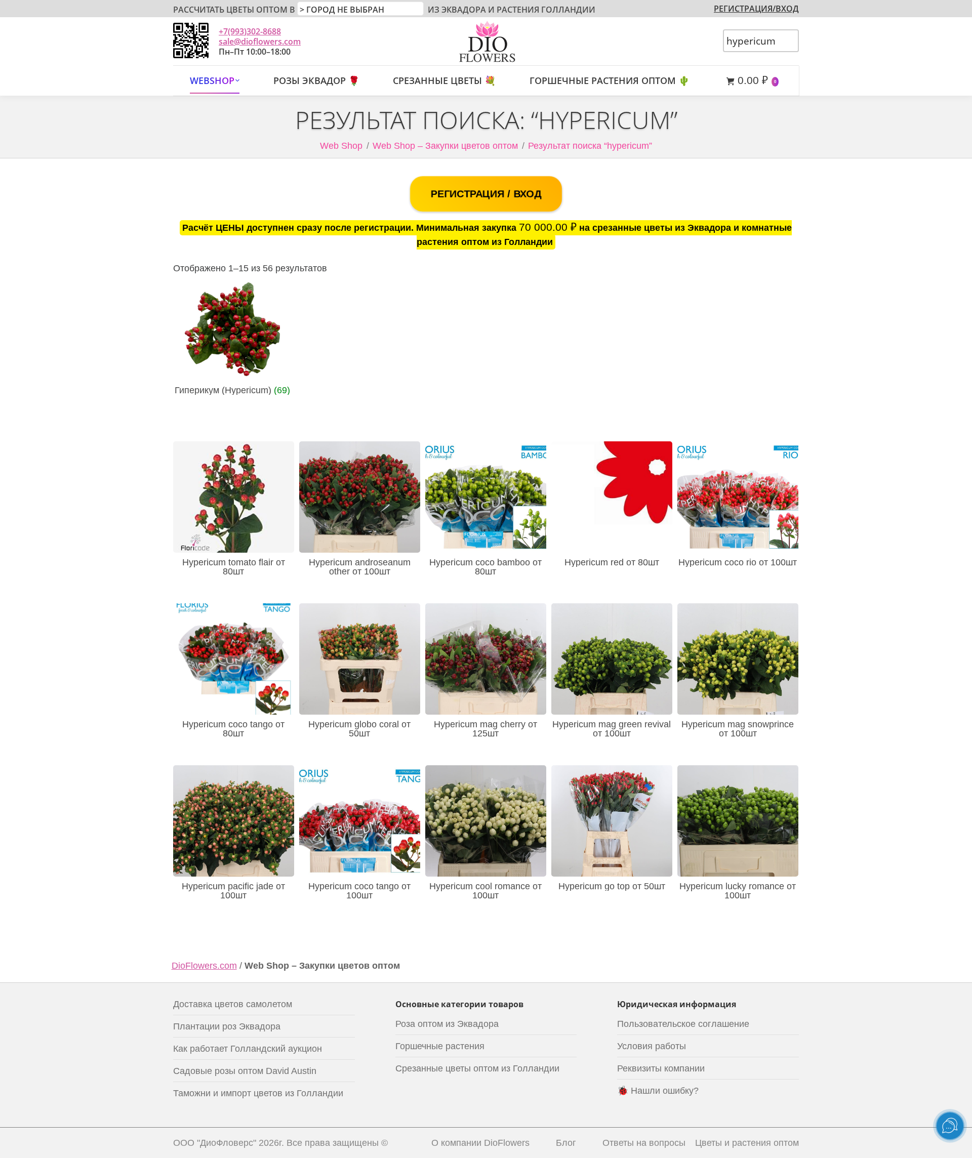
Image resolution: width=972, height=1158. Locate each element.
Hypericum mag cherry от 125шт (485, 729)
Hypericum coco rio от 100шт (737, 562)
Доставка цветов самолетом (232, 1004)
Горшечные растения (439, 1046)
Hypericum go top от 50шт (611, 886)
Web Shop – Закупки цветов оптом (445, 146)
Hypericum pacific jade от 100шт (233, 891)
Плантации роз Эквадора (226, 1026)
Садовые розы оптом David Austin (244, 1071)
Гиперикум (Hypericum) (232, 390)
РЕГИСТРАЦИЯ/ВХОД (756, 8)
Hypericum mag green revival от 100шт (611, 729)
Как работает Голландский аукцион (247, 1049)
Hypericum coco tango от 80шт (233, 729)
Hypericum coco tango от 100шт (359, 891)
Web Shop (341, 146)
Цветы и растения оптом (747, 1143)
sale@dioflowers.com (260, 41)
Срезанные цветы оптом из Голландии (477, 1068)
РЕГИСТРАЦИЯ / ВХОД (485, 194)
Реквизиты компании (661, 1068)
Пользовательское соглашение (683, 1024)
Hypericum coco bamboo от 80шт (485, 567)
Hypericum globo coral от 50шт (359, 729)
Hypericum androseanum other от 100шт (360, 567)
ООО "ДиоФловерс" (214, 1143)
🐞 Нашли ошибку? (658, 1091)
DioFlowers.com (204, 966)
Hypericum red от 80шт (611, 562)
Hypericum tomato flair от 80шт (233, 567)
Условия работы (651, 1046)
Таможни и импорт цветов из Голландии (258, 1093)
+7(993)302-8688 (250, 31)
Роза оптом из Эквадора (447, 1024)
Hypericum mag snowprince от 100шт (737, 729)
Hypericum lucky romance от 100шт (737, 891)
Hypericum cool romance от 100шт (485, 891)
